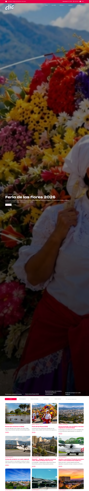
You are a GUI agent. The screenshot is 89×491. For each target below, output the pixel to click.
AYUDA (82, 1)
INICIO (46, 5)
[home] (9, 5)
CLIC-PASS (54, 5)
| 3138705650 (76, 1)
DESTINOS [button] (62, 5)
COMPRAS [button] (70, 5)
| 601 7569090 (67, 1)
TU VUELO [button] (79, 5)
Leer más (8, 204)
